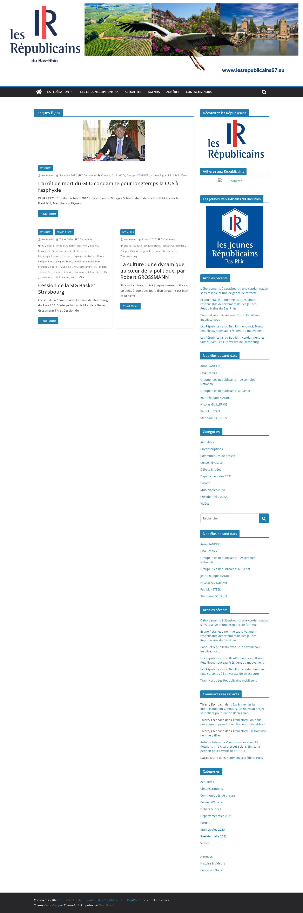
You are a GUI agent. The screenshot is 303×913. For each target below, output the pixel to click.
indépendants (46, 261)
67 (42, 245)
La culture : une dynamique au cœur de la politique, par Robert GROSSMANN (152, 270)
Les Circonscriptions (97, 92)
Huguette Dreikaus (83, 256)
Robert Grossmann (50, 272)
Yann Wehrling (128, 256)
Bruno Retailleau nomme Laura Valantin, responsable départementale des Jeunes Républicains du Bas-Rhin (228, 304)
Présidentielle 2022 (213, 497)
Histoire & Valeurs (212, 863)
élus (84, 251)
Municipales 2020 (212, 490)
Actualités (133, 92)
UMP (176, 175)
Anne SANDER (210, 366)
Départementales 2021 (216, 476)
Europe (205, 483)
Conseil (105, 175)
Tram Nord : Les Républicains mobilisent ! (229, 680)
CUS (114, 175)
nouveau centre (83, 266)
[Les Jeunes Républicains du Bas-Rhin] (234, 237)
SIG (105, 272)
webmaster (47, 175)
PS (169, 175)
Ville (81, 277)
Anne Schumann (65, 245)
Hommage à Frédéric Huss (245, 758)
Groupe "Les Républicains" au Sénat (225, 391)
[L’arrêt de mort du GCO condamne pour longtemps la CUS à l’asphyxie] (114, 140)
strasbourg (46, 277)
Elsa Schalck (208, 373)
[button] (71, 92)
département (63, 251)
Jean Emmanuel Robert (87, 261)
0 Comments (89, 175)
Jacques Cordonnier (173, 245)
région (103, 266)
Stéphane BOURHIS (213, 418)
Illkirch (100, 256)
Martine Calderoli (48, 266)
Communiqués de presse (217, 456)
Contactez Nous (199, 92)
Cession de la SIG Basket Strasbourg (66, 288)
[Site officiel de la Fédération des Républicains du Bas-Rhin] (151, 3)
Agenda (154, 92)
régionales (146, 251)
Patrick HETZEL (210, 411)
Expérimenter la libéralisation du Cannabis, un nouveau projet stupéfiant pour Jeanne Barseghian (232, 708)
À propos (206, 856)
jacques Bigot (158, 175)
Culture (137, 245)
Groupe (66, 256)
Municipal (66, 266)
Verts (184, 175)
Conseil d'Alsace (211, 463)
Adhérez (172, 92)
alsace (50, 245)
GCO (121, 175)
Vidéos (204, 503)
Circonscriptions (211, 449)
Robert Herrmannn (74, 272)
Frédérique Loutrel (48, 256)
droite (76, 251)
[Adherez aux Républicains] (234, 183)
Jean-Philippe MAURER (215, 398)
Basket (93, 245)
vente (65, 277)
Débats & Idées (64, 232)
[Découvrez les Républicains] (234, 140)
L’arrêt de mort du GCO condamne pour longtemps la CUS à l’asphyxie (108, 186)
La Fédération (58, 92)
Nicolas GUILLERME (213, 404)
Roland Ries (94, 272)
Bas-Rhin (82, 245)
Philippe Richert (129, 251)
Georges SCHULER (137, 175)
